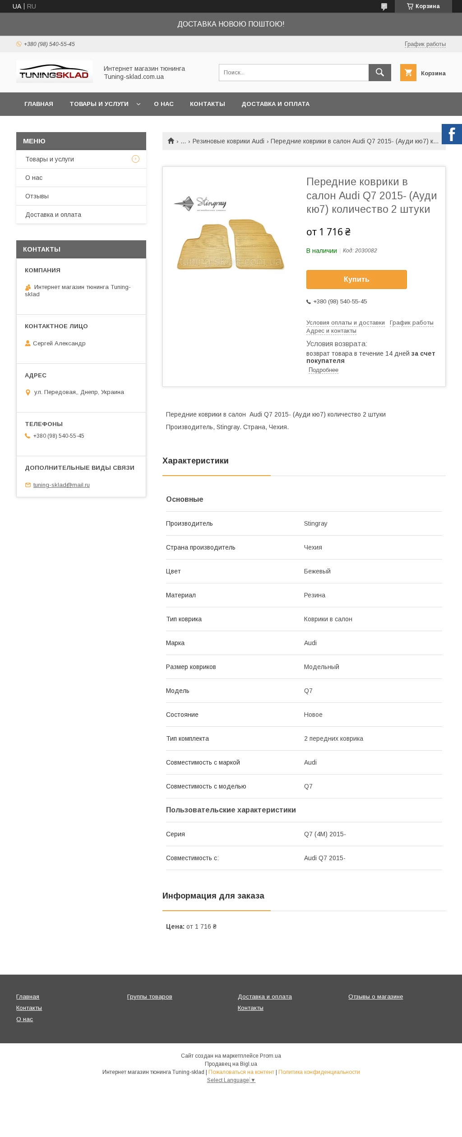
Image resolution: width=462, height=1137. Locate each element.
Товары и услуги (99, 104)
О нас (164, 104)
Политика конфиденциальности (319, 1072)
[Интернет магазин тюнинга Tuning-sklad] (54, 80)
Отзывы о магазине (375, 996)
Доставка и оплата (275, 104)
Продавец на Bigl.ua (231, 1064)
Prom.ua (270, 1056)
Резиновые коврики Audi (228, 141)
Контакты (207, 104)
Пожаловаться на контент (241, 1072)
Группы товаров (149, 996)
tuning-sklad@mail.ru (61, 484)
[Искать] (380, 72)
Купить (357, 279)
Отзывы (37, 196)
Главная (38, 104)
